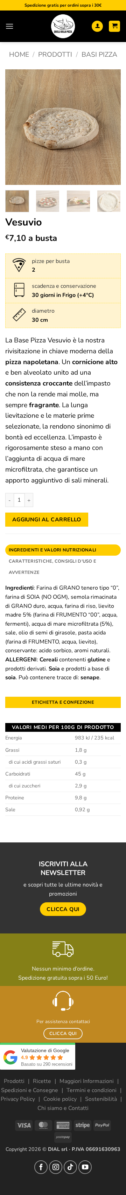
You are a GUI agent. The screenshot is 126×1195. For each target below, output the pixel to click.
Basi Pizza (99, 54)
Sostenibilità (101, 1099)
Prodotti (55, 54)
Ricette (42, 1081)
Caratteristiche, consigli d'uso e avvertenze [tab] (52, 567)
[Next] (109, 127)
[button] (9, 26)
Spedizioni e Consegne (29, 1090)
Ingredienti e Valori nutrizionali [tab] (52, 550)
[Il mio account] (97, 26)
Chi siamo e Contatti (63, 1108)
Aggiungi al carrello (46, 519)
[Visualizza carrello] (114, 26)
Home (19, 54)
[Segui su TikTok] (70, 1167)
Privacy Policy (18, 1099)
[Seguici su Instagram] (55, 1167)
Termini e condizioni (91, 1090)
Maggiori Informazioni (86, 1081)
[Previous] (16, 127)
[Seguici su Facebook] (41, 1167)
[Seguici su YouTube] (85, 1167)
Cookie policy (60, 1099)
